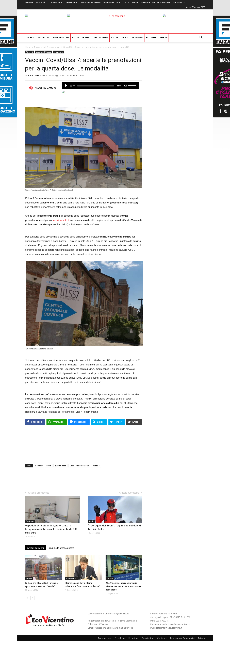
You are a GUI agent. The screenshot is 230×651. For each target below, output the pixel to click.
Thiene (29, 579)
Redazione (33, 75)
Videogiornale (164, 2)
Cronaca (29, 2)
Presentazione (105, 638)
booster (39, 465)
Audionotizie (179, 2)
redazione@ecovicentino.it (176, 624)
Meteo (119, 2)
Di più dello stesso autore (61, 548)
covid (48, 465)
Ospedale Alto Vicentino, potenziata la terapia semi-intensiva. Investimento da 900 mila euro (51, 529)
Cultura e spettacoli (91, 2)
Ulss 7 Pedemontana (79, 465)
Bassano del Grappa (44, 47)
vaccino (96, 465)
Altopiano (137, 37)
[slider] (132, 85)
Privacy (201, 638)
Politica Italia (71, 579)
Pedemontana (101, 37)
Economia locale (56, 2)
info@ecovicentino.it (171, 627)
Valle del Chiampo (81, 37)
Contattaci (162, 638)
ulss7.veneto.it (61, 220)
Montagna (109, 2)
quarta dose (60, 465)
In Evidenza (58, 52)
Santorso (30, 521)
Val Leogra (43, 37)
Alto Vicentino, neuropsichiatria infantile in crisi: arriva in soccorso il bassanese (123, 586)
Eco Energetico (148, 2)
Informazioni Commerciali (182, 638)
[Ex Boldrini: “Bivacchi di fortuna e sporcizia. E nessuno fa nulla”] (43, 567)
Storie (135, 2)
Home (28, 47)
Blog (127, 2)
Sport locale (72, 2)
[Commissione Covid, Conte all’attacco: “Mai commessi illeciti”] (83, 567)
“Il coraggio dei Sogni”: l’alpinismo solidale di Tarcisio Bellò (114, 527)
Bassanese (151, 37)
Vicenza (31, 37)
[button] (201, 37)
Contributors (148, 638)
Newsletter (120, 638)
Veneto (163, 37)
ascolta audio (66, 85)
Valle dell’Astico (119, 37)
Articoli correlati (35, 548)
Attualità (40, 2)
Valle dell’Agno (61, 37)
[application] (100, 85)
